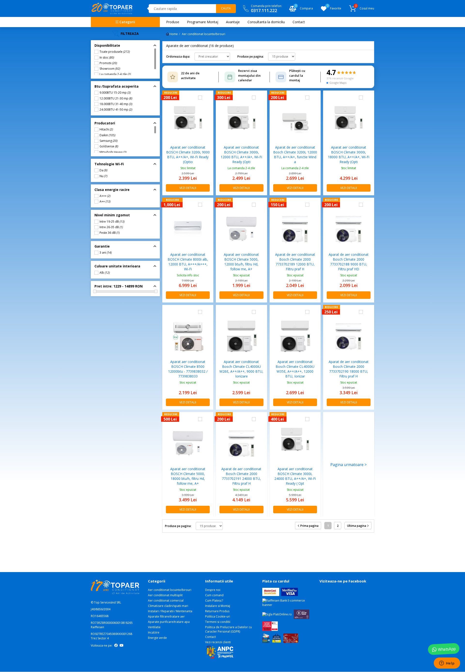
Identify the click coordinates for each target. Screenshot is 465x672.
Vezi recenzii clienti (218, 642)
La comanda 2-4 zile (115, 74)
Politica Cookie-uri (217, 616)
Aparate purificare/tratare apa (169, 622)
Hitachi (106, 129)
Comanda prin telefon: (266, 9)
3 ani (106, 253)
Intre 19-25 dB (112, 222)
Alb (105, 273)
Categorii (126, 22)
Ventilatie (154, 627)
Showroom (110, 69)
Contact (210, 637)
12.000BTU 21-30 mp (116, 98)
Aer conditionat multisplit (165, 595)
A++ (105, 202)
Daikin (107, 135)
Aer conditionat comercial (166, 600)
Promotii (108, 63)
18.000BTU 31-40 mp (116, 104)
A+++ (105, 196)
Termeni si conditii (217, 622)
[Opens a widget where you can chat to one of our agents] (447, 663)
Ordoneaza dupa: (178, 56)
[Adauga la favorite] (207, 97)
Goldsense (109, 146)
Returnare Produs (217, 611)
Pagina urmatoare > (348, 464)
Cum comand (214, 595)
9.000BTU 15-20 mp (115, 93)
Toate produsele (115, 52)
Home (173, 34)
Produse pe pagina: (250, 56)
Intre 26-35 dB (111, 227)
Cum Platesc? (214, 600)
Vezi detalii (187, 188)
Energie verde (157, 638)
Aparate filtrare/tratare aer (116, 79)
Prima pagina (309, 526)
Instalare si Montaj (217, 606)
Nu (103, 176)
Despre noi (212, 590)
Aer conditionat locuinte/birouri (119, 32)
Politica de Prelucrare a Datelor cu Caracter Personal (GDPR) (228, 629)
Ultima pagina (357, 526)
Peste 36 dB (110, 233)
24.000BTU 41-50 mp (116, 110)
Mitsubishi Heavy (113, 152)
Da (103, 170)
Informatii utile (219, 581)
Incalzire (153, 632)
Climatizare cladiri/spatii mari (168, 606)
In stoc (107, 58)
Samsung (108, 141)
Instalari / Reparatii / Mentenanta (170, 611)
